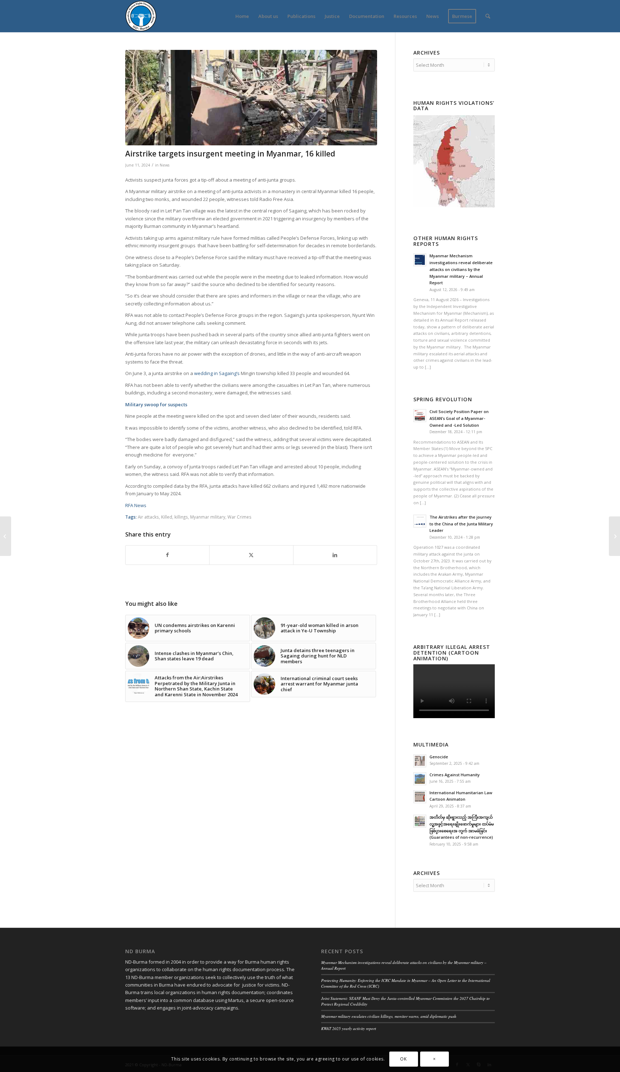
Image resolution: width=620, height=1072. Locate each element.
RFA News (135, 505)
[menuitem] (242, 16)
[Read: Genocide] (419, 760)
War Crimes (239, 517)
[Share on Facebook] (167, 555)
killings (181, 517)
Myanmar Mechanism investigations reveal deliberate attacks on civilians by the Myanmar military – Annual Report (461, 269)
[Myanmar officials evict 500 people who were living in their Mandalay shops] (5, 536)
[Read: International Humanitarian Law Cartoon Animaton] (419, 796)
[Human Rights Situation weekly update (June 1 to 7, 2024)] (614, 536)
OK (403, 1059)
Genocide (438, 756)
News (164, 165)
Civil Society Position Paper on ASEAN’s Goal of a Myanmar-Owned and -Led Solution (459, 418)
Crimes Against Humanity (454, 774)
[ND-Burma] (140, 16)
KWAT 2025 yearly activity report (348, 1028)
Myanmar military (207, 517)
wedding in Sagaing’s (217, 373)
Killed (166, 517)
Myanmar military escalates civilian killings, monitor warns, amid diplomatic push (388, 1016)
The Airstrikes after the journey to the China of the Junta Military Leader (461, 523)
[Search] (488, 16)
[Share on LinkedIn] (335, 555)
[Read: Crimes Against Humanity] (419, 778)
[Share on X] (251, 555)
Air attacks (148, 517)
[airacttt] (251, 97)
